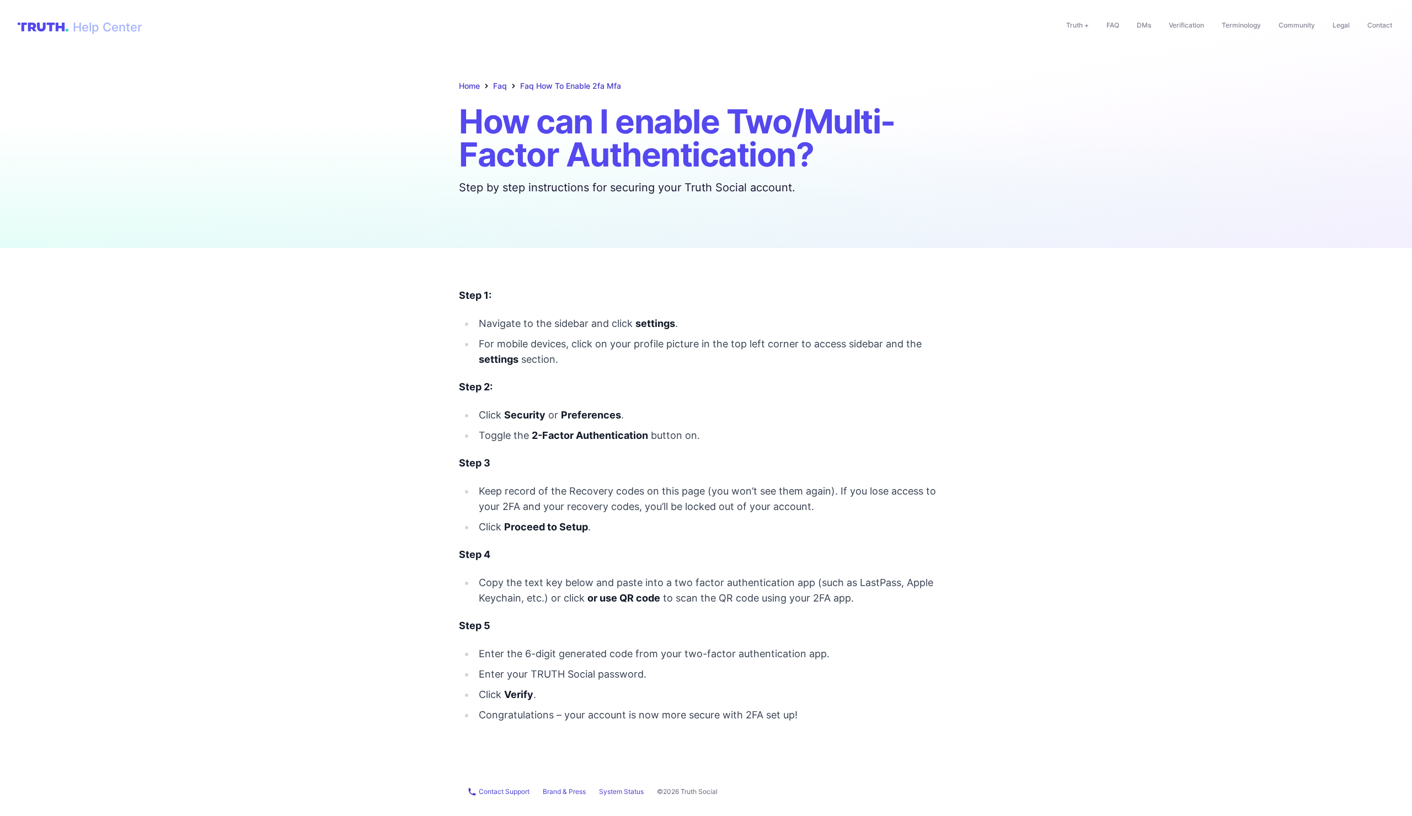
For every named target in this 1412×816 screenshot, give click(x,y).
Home (469, 85)
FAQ (1112, 25)
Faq (500, 85)
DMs (1144, 25)
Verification (1186, 25)
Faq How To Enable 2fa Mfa (570, 85)
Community (1297, 25)
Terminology (1241, 25)
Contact (1379, 25)
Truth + (1077, 25)
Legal (1341, 25)
